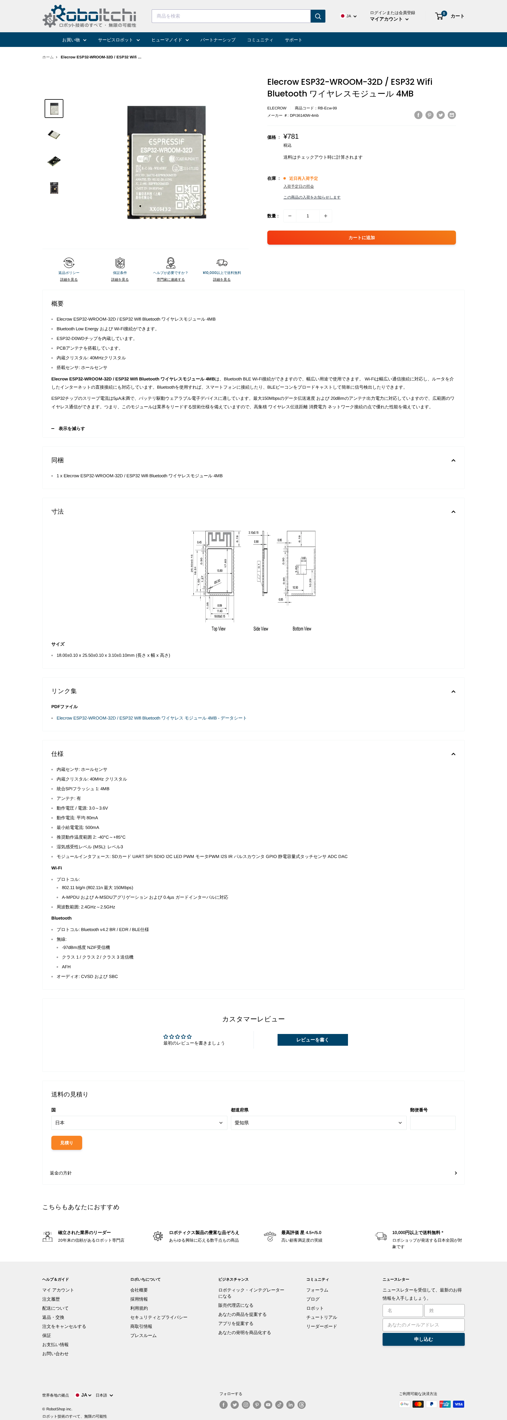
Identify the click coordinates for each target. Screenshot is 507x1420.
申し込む (423, 1339)
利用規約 (139, 1308)
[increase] (326, 216)
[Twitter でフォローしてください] (235, 1405)
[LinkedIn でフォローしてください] (290, 1405)
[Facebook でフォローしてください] (223, 1405)
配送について (55, 1308)
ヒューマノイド (167, 39)
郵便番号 (419, 1109)
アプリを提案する (236, 1323)
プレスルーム (143, 1335)
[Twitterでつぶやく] (441, 115)
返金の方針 (61, 1172)
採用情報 (139, 1299)
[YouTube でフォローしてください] (268, 1405)
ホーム (48, 57)
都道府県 (240, 1109)
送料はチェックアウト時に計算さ (316, 157)
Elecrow (276, 108)
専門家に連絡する (171, 279)
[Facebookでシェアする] (418, 115)
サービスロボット (116, 39)
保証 (46, 1335)
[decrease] (290, 216)
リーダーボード (321, 1326)
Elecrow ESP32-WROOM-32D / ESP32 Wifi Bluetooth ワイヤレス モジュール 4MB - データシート (152, 717)
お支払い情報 (55, 1344)
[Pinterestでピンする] (429, 115)
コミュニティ (260, 39)
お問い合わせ (55, 1353)
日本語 (102, 1395)
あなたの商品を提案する (242, 1314)
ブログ (313, 1299)
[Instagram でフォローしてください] (246, 1405)
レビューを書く (312, 1039)
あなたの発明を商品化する (244, 1332)
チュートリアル (321, 1317)
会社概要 (139, 1289)
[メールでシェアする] (452, 115)
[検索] (318, 16)
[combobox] (231, 16)
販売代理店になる (236, 1305)
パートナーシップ (218, 39)
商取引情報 (141, 1326)
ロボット (315, 1308)
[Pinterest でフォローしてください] (257, 1405)
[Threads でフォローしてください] (302, 1405)
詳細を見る (69, 279)
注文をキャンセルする (64, 1326)
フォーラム (317, 1289)
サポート (293, 39)
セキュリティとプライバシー (158, 1317)
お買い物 (71, 39)
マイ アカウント (58, 1289)
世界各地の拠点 (55, 1395)
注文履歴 (51, 1299)
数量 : (273, 215)
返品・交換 (53, 1317)
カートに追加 (362, 237)
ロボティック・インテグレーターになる (251, 1293)
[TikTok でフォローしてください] (279, 1405)
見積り (66, 1142)
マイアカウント (387, 18)
